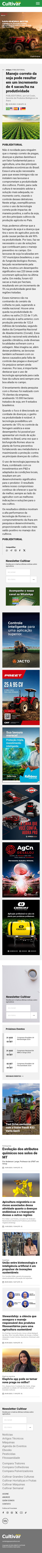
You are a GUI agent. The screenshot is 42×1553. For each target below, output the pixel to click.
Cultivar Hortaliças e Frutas (19, 1480)
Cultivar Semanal (12, 1488)
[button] (38, 3)
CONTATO (6, 1504)
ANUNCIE (6, 1497)
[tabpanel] (21, 35)
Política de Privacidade (9, 1508)
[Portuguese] (8, 109)
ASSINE (5, 1494)
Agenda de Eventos (14, 1446)
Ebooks (7, 1450)
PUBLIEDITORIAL (18, 70)
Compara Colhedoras (15, 1467)
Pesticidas (8, 1454)
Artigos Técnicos (12, 1438)
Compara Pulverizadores (17, 1471)
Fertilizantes (6, 1146)
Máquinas (8, 1442)
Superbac (5, 1260)
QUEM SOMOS (8, 1500)
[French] (20, 109)
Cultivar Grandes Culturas (18, 1476)
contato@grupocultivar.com (11, 1541)
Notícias (7, 1434)
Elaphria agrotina (8, 1376)
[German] (24, 109)
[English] (12, 109)
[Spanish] (16, 109)
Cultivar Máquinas (13, 1484)
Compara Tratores (13, 1463)
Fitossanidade (11, 1457)
